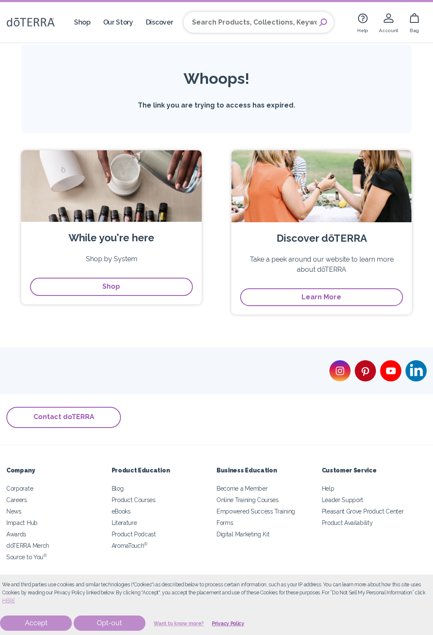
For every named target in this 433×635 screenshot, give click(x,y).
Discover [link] (159, 22)
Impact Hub (22, 522)
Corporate (19, 488)
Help (328, 488)
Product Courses (134, 499)
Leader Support (343, 499)
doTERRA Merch (27, 545)
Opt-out (109, 623)
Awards (16, 534)
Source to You (26, 556)
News (14, 511)
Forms (224, 522)
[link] (362, 22)
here (8, 601)
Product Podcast (134, 534)
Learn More (321, 297)
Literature (124, 522)
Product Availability (347, 522)
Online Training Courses (247, 499)
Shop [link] (82, 22)
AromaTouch (130, 545)
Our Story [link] (118, 22)
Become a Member (241, 488)
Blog (118, 488)
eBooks (121, 511)
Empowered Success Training (255, 511)
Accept (36, 623)
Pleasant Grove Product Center (363, 511)
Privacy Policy (228, 624)
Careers (16, 499)
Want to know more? (178, 624)
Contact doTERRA (63, 417)
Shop (111, 286)
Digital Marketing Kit (243, 534)
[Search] (323, 22)
